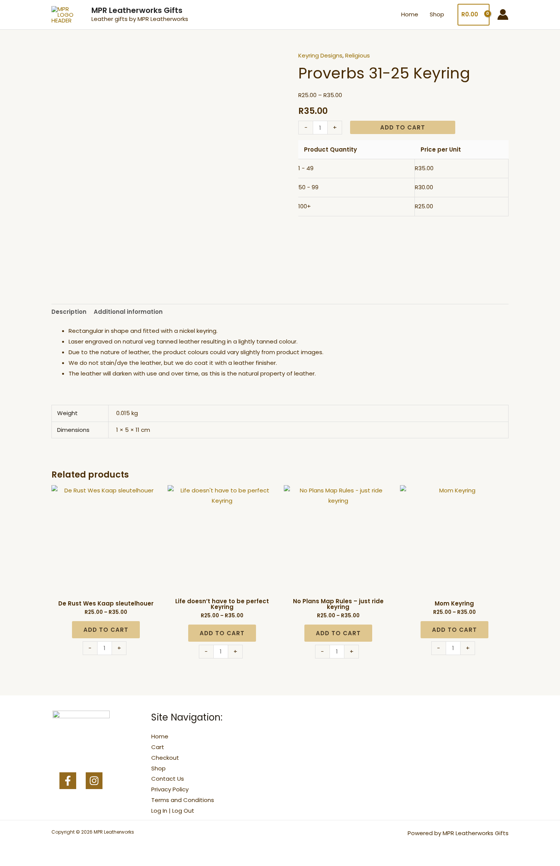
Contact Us (167, 779)
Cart (157, 747)
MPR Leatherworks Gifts (136, 10)
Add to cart (402, 127)
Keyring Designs (320, 55)
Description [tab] (68, 312)
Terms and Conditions (182, 800)
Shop (437, 14)
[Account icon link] (503, 14)
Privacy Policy (170, 789)
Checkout (165, 758)
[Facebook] (67, 780)
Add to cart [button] (105, 630)
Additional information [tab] (128, 312)
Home (409, 14)
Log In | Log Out (172, 811)
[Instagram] (94, 780)
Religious (357, 55)
